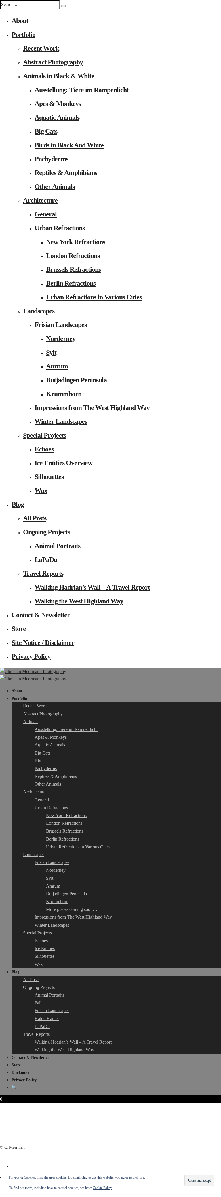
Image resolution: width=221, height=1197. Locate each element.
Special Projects (44, 435)
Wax (41, 490)
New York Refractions (75, 242)
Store (19, 628)
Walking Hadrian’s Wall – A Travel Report (92, 587)
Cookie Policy (102, 1188)
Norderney (60, 338)
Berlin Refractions (71, 283)
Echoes (44, 449)
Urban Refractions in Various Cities (94, 297)
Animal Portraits (57, 546)
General (46, 214)
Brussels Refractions (73, 269)
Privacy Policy (31, 656)
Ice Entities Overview (63, 463)
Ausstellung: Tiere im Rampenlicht (82, 90)
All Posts (34, 518)
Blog (18, 504)
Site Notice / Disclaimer (43, 642)
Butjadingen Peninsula (76, 380)
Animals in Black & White (58, 76)
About (20, 20)
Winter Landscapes (61, 421)
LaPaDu (46, 559)
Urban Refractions (60, 228)
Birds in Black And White (69, 145)
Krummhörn (63, 394)
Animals (30, 721)
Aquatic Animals (57, 117)
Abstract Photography (53, 62)
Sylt (51, 352)
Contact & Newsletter (41, 615)
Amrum (57, 366)
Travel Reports (43, 573)
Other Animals (55, 186)
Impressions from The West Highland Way (92, 407)
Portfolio (23, 34)
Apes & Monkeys (58, 103)
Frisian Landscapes (61, 324)
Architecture (40, 200)
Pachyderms (51, 159)
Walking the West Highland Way (79, 601)
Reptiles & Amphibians (66, 172)
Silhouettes (49, 476)
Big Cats (46, 131)
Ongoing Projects (46, 532)
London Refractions (73, 255)
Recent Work (41, 48)
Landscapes (38, 311)
